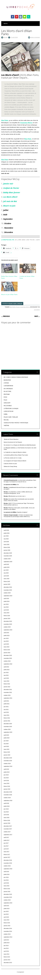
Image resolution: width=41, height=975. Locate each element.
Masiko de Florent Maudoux (11, 439)
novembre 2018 (8, 794)
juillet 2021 (6, 703)
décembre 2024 (8, 587)
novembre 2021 (8, 692)
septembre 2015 (8, 903)
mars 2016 (6, 885)
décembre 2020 (8, 723)
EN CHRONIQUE (8, 388)
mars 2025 (6, 578)
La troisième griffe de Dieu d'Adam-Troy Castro (16, 455)
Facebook (12, 16)
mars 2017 (6, 851)
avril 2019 (6, 780)
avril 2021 (6, 712)
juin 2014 (6, 945)
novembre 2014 (8, 931)
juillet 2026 (6, 533)
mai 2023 (6, 641)
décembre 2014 (8, 928)
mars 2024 (6, 612)
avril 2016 (6, 883)
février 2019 (7, 786)
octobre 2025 (7, 558)
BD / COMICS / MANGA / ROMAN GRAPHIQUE (16, 377)
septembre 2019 (8, 766)
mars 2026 (6, 544)
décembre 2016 (8, 860)
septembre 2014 (8, 937)
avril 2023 (6, 644)
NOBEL (6, 414)
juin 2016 (6, 877)
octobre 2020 (7, 729)
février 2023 (7, 649)
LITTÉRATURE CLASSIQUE (11, 408)
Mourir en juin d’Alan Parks (9, 294)
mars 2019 (6, 783)
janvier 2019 (7, 789)
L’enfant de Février (11, 188)
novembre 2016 (8, 863)
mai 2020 (6, 743)
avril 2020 (6, 746)
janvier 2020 (7, 755)
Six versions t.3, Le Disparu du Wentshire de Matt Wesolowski (20, 445)
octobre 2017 (7, 831)
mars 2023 (6, 647)
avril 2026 (6, 541)
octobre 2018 (7, 797)
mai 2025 (6, 573)
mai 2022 (6, 675)
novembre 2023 (8, 624)
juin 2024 (6, 604)
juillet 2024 (6, 601)
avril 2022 (6, 678)
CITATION (6, 383)
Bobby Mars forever (11, 192)
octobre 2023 (7, 627)
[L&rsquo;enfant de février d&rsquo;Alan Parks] (28, 268)
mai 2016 (6, 880)
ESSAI (5, 397)
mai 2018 (6, 812)
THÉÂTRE (6, 425)
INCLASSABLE (8, 405)
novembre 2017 (8, 829)
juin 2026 (6, 536)
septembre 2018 (8, 800)
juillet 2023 (6, 635)
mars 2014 (6, 954)
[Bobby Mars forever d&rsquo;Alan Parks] (9, 268)
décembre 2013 (8, 962)
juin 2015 (6, 911)
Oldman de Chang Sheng (10, 466)
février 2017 (7, 854)
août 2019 (6, 769)
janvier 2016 (7, 891)
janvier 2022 (7, 686)
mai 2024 (6, 607)
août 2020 (6, 735)
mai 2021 (6, 709)
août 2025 (6, 564)
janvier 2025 (7, 584)
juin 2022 (6, 672)
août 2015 (6, 905)
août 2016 (6, 871)
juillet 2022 (6, 669)
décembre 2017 (8, 826)
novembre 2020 (8, 726)
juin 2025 (6, 570)
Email (24, 16)
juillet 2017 (6, 840)
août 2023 (6, 632)
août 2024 (6, 598)
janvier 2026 (7, 550)
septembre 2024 (8, 595)
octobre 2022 (7, 661)
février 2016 (7, 888)
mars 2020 (6, 749)
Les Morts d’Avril (10, 197)
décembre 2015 (8, 894)
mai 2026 (6, 539)
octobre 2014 (7, 934)
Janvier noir (8, 183)
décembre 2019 (8, 758)
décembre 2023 (8, 621)
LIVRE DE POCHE (8, 411)
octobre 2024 (7, 593)
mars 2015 (6, 920)
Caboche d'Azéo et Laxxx (10, 463)
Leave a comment (35, 37)
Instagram (20, 16)
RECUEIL (6, 420)
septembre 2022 (8, 664)
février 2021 (7, 718)
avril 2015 (6, 917)
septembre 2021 (8, 698)
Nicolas (6, 37)
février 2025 (7, 581)
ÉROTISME (7, 394)
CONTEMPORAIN (8, 385)
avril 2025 (6, 576)
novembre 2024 (8, 590)
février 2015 (7, 922)
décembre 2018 (8, 792)
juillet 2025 (6, 567)
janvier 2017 (7, 857)
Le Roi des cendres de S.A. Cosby (12, 458)
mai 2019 (6, 777)
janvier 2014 (7, 959)
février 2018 (7, 820)
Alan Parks (4, 120)
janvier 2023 (7, 652)
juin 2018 (6, 809)
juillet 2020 (6, 738)
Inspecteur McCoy (25, 307)
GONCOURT (7, 403)
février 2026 (7, 547)
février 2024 (7, 615)
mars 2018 (6, 817)
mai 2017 (6, 846)
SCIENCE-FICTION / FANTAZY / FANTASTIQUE (16, 422)
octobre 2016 (7, 866)
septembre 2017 (8, 834)
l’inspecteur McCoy (26, 122)
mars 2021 (6, 715)
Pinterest (16, 16)
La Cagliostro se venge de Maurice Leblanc (15, 452)
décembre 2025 (8, 553)
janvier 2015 (7, 925)
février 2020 (7, 752)
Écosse (17, 307)
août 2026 (6, 530)
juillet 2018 (6, 806)
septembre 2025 (8, 561)
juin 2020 (6, 740)
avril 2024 (6, 610)
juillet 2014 (6, 942)
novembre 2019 (8, 760)
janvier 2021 (7, 721)
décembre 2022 (8, 655)
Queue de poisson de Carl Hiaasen (13, 442)
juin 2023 (6, 638)
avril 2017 (6, 849)
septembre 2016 (8, 868)
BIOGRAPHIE (7, 380)
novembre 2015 (8, 897)
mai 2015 (6, 914)
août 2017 (6, 837)
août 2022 (6, 667)
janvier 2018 (7, 823)
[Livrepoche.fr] (20, 11)
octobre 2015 (7, 900)
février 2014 (7, 957)
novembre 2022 (8, 658)
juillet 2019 (6, 772)
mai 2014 (6, 948)
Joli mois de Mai (10, 201)
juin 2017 (6, 843)
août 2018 (6, 803)
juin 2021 (6, 706)
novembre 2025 (8, 556)
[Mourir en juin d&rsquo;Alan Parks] (9, 286)
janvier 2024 (7, 618)
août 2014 (6, 940)
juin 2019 (6, 775)
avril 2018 (6, 814)
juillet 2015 (6, 908)
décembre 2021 (8, 689)
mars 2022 (6, 681)
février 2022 (7, 684)
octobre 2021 (7, 695)
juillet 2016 (6, 874)
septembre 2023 (8, 630)
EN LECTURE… (8, 391)
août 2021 (6, 701)
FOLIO (5, 400)
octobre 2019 (7, 763)
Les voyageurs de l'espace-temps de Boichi (15, 461)
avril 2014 (6, 951)
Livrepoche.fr (7, 240)
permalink (36, 310)
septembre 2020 (8, 732)
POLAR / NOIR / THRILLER (15, 303)
